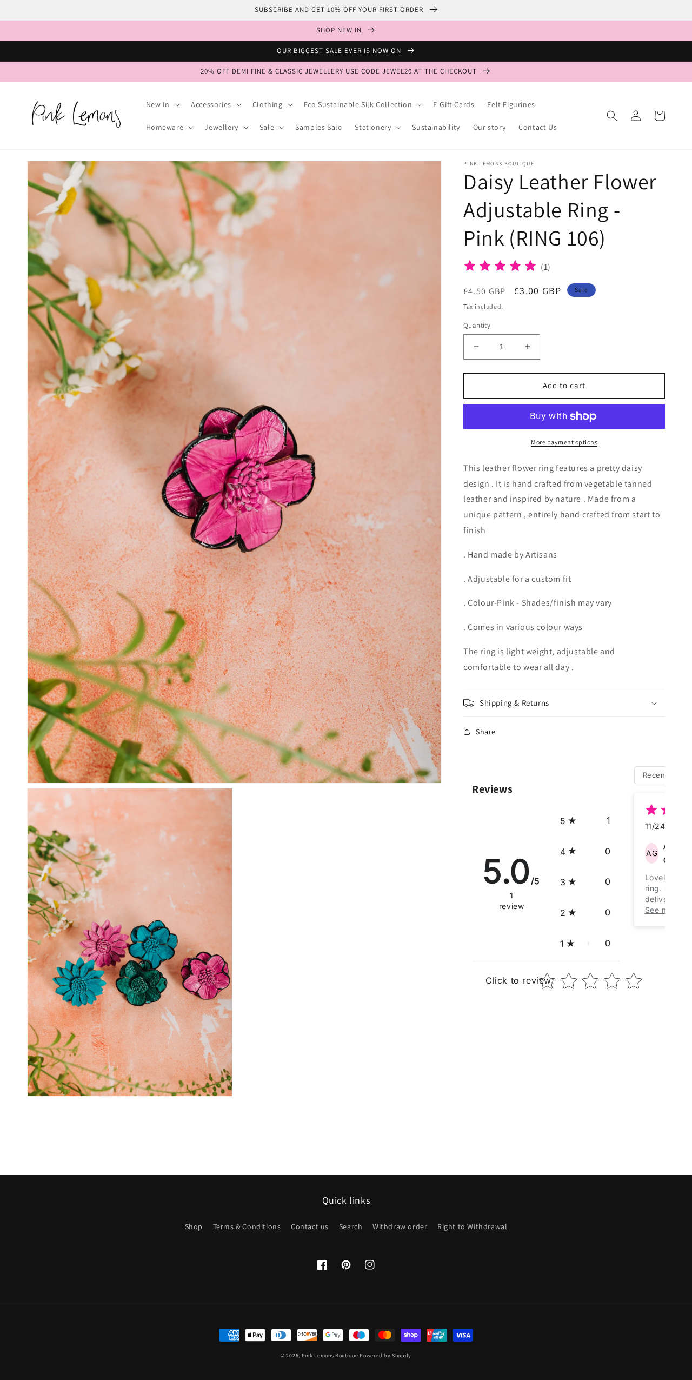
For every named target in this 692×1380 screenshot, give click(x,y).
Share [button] (486, 732)
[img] (500, 267)
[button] (162, 104)
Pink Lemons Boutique (330, 1355)
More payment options (564, 442)
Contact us (310, 1226)
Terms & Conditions (247, 1226)
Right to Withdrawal (472, 1226)
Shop (194, 1226)
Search (351, 1226)
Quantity (476, 325)
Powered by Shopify (385, 1355)
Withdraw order (399, 1226)
